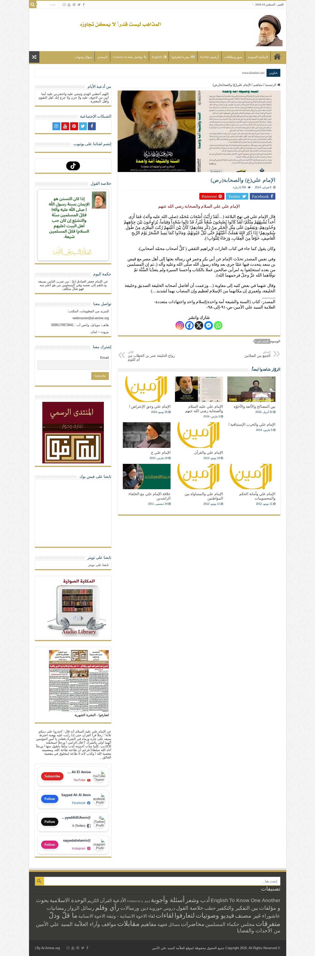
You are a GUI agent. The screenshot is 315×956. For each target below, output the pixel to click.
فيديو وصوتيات (215, 915)
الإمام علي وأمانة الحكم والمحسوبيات (257, 496)
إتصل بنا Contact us (138, 901)
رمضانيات (56, 908)
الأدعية (119, 900)
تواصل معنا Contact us (128, 57)
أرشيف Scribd (209, 57)
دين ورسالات (134, 908)
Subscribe (52, 776)
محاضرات (192, 924)
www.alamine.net (253, 73)
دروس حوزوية (162, 908)
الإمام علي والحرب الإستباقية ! (251, 424)
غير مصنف (248, 915)
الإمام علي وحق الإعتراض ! (150, 406)
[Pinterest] (74, 5)
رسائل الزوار (80, 908)
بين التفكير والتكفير (237, 908)
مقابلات (128, 923)
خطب (210, 908)
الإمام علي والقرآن (208, 452)
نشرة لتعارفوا (181, 57)
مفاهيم (258, 85)
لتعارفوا (184, 915)
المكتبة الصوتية (258, 57)
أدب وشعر (198, 900)
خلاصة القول (189, 908)
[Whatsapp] (218, 325)
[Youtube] (69, 5)
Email (104, 358)
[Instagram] (179, 325)
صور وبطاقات (233, 57)
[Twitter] (79, 5)
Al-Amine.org (50, 948)
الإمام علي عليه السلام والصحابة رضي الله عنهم (204, 408)
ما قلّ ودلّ (63, 915)
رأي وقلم (107, 907)
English (157, 57)
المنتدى (102, 57)
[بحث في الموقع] (32, 4)
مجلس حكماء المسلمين (230, 924)
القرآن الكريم (99, 900)
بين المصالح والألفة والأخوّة (254, 406)
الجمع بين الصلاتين (257, 354)
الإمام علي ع (161, 452)
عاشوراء (271, 916)
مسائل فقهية (169, 924)
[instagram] (64, 5)
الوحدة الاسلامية (68, 900)
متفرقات (268, 923)
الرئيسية (277, 56)
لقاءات (164, 915)
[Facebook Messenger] (208, 325)
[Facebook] (83, 5)
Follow (50, 799)
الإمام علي (262, 341)
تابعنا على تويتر (99, 557)
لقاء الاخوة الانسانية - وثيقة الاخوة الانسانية (116, 916)
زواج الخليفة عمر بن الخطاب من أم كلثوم (151, 355)
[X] (199, 325)
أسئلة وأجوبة (168, 899)
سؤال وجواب (83, 57)
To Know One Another (254, 900)
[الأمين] (269, 29)
